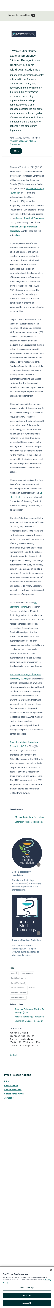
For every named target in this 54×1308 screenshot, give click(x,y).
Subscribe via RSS (12, 1089)
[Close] (51, 1270)
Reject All (27, 1295)
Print (6, 1081)
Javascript (9, 1098)
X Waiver (32, 988)
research (14, 973)
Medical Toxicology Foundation (29, 817)
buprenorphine (27, 973)
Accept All (27, 1303)
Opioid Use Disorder (18, 978)
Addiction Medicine (18, 998)
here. (18, 235)
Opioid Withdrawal (18, 983)
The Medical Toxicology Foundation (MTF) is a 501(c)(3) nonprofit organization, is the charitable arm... (26, 885)
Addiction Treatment (18, 993)
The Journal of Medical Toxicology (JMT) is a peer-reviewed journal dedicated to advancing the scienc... (25, 950)
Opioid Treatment (17, 988)
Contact (13, 1055)
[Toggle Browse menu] (44, 15)
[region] (27, 1287)
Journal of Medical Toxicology (29, 218)
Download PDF (11, 1085)
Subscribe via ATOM (14, 1093)
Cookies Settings (27, 1288)
